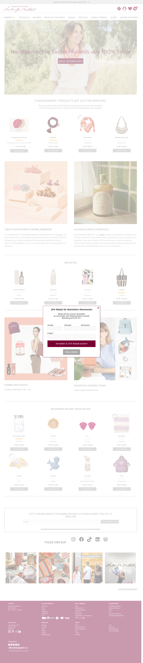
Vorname (67, 325)
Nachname (85, 325)
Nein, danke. (71, 352)
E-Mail (50, 333)
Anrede (50, 325)
